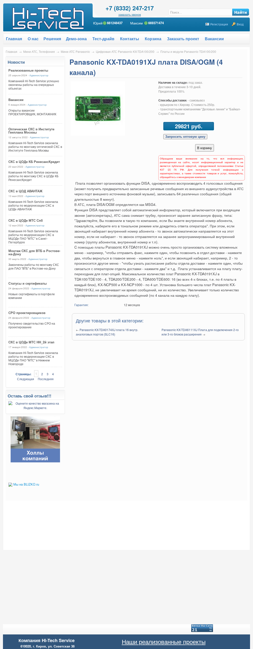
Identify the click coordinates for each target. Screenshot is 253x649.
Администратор (38, 75)
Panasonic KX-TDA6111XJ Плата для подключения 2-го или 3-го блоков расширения (200, 332)
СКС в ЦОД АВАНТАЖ (25, 191)
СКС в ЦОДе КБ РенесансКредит (34, 161)
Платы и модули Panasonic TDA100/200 (188, 51)
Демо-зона (76, 38)
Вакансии (214, 38)
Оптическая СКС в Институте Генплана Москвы (31, 131)
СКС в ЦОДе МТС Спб (25, 220)
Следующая (25, 379)
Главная (11, 51)
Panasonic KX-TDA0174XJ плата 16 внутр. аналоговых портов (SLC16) (107, 332)
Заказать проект (183, 38)
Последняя (46, 379)
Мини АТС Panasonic (75, 51)
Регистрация (219, 24)
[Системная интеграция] (35, 461)
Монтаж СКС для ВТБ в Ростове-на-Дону (34, 252)
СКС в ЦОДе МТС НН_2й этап (31, 342)
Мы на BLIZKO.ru (26, 484)
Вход (240, 24)
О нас (33, 38)
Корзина (153, 38)
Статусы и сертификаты (27, 283)
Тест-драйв (103, 38)
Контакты (129, 38)
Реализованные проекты (28, 70)
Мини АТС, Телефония (39, 51)
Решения (52, 38)
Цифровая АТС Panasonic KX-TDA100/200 (125, 51)
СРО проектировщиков (26, 312)
